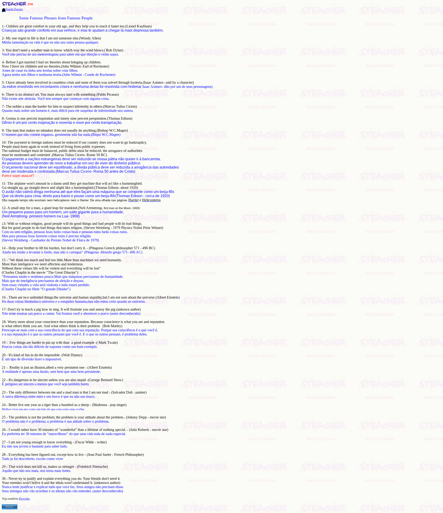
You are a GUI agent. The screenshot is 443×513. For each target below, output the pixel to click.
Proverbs (24, 498)
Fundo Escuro (14, 9)
